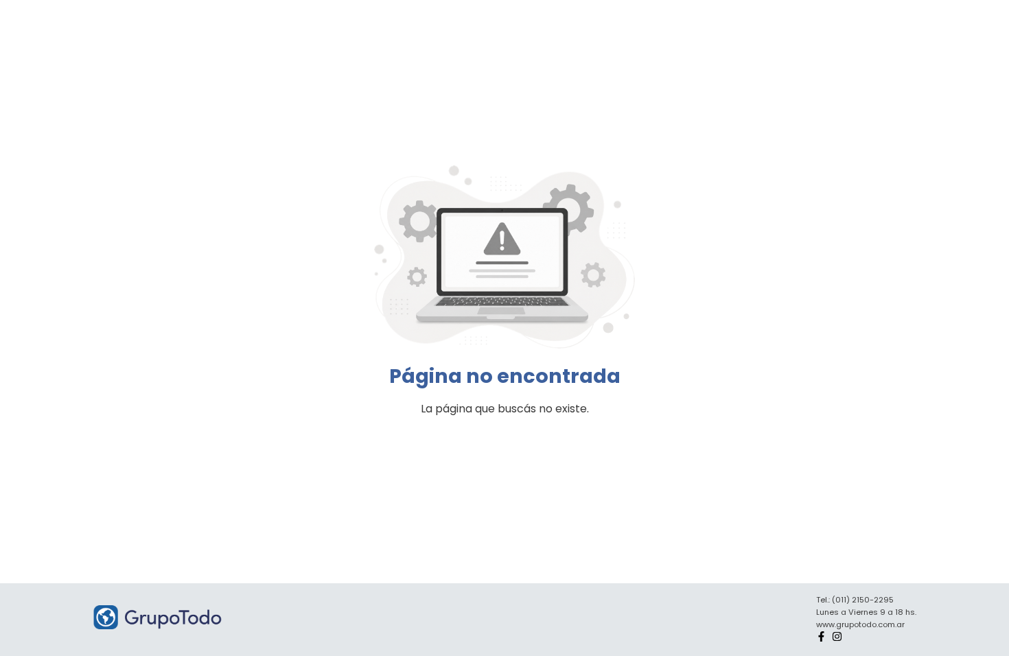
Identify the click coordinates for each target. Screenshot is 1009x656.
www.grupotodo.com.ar (860, 624)
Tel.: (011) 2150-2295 (855, 599)
